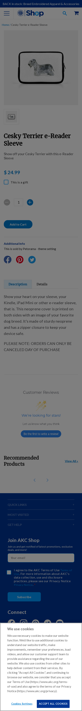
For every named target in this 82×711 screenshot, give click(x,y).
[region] (41, 667)
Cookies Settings (21, 703)
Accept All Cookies (53, 703)
